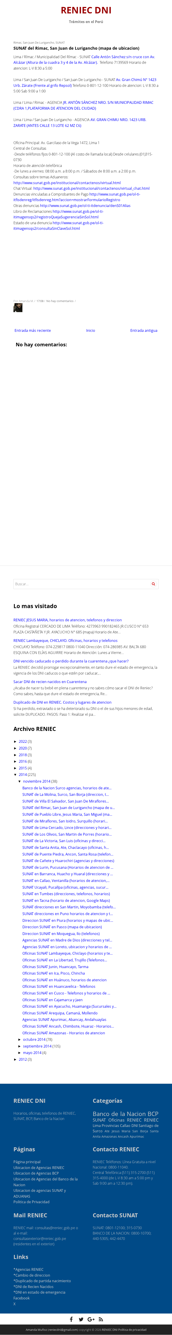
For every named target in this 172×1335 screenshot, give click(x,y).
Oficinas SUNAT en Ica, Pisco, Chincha (53, 973)
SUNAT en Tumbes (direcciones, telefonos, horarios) (66, 893)
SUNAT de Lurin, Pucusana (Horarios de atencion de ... (67, 867)
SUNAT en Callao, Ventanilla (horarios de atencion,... (66, 880)
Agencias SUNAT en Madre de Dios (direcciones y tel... (67, 940)
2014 (23, 774)
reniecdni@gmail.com (63, 1330)
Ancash (123, 1136)
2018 (23, 754)
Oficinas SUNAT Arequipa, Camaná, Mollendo (60, 1013)
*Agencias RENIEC (28, 1269)
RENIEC (151, 1120)
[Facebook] (71, 1319)
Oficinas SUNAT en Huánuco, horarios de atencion (64, 979)
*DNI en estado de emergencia (39, 1292)
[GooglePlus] (91, 1319)
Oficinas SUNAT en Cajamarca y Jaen (52, 999)
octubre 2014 (34, 1039)
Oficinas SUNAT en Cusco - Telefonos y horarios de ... (66, 993)
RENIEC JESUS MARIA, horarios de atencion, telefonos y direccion (67, 619)
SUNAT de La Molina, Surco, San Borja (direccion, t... (65, 794)
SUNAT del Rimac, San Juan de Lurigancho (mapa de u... (68, 807)
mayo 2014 (32, 1052)
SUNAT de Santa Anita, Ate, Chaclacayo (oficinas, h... (65, 847)
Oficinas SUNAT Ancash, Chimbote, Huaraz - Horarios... (68, 1026)
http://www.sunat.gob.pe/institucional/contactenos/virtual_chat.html (91, 188)
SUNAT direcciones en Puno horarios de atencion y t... (67, 913)
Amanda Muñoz (36, 1330)
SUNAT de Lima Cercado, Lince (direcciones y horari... (67, 827)
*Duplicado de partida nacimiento (42, 1280)
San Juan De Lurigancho (38, 42)
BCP (153, 1114)
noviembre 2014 (37, 781)
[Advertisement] (86, 264)
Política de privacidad (132, 1330)
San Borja (140, 1131)
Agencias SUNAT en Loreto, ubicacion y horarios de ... (67, 946)
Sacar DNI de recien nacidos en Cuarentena (50, 681)
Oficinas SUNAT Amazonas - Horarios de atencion (63, 1033)
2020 (23, 748)
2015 (23, 768)
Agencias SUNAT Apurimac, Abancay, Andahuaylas (64, 1019)
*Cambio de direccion (31, 1275)
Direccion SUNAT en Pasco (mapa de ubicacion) (62, 926)
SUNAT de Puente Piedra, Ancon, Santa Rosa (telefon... (67, 854)
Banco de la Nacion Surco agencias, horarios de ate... (67, 788)
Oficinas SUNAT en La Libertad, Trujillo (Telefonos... (64, 960)
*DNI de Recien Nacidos (33, 1286)
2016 (23, 761)
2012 (23, 1059)
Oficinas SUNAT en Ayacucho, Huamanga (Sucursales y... (69, 1006)
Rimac (17, 42)
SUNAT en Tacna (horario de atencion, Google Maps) (66, 900)
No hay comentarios (60, 301)
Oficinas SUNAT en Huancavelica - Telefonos (58, 986)
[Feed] (100, 1319)
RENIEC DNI (86, 10)
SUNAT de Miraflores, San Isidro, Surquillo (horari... (65, 821)
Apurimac (137, 1136)
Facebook (21, 1298)
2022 (23, 741)
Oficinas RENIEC (125, 1120)
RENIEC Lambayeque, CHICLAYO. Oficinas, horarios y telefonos (65, 640)
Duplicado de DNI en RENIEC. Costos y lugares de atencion (62, 702)
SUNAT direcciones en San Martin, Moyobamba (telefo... (69, 907)
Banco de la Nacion (119, 1114)
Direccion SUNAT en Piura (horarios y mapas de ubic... (67, 920)
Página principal (27, 1161)
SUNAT (60, 42)
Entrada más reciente (33, 330)
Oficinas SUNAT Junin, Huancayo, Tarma (55, 966)
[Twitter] (81, 1319)
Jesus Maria (121, 1131)
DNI (134, 1125)
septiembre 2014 (37, 1046)
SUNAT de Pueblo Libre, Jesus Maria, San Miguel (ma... (67, 814)
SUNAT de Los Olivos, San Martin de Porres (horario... (67, 834)
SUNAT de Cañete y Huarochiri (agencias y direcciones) (68, 860)
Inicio (90, 330)
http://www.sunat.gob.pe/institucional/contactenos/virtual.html (67, 182)
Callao (125, 1125)
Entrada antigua (143, 330)
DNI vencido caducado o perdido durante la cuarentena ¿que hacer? (71, 661)
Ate (107, 1131)
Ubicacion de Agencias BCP (36, 1173)
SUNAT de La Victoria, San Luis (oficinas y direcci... (63, 840)
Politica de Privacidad (31, 1201)
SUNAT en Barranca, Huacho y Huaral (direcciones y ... (67, 873)
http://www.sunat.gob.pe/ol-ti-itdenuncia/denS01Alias (85, 205)
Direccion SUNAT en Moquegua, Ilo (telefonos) (61, 933)
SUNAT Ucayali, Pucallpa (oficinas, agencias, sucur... (65, 887)
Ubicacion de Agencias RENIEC (38, 1167)
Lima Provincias (106, 1125)
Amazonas (109, 1136)
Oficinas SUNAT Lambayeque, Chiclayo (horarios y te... (67, 953)
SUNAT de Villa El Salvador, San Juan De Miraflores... (65, 801)
